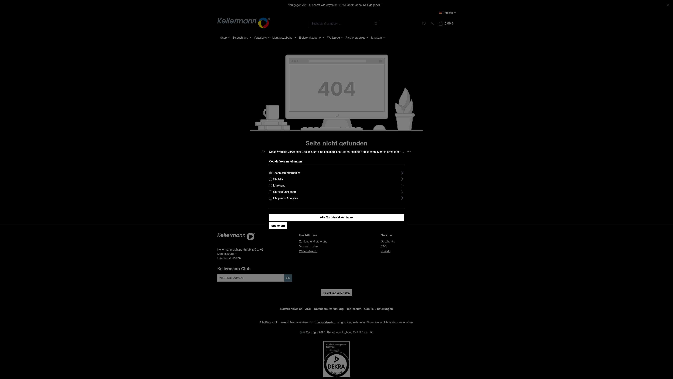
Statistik (278, 179)
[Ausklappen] (402, 172)
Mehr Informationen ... (390, 152)
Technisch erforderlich (287, 173)
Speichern (278, 226)
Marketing (279, 186)
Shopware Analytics (285, 198)
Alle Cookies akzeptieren (336, 217)
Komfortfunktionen (284, 192)
